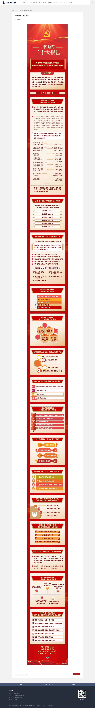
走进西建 (29, 2)
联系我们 (71, 2)
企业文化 (55, 2)
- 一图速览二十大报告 (27, 10)
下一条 (25, 674)
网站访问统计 (50, 705)
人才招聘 (66, 2)
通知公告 (35, 2)
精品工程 (45, 2)
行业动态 (21, 10)
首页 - (13, 10)
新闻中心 (40, 2)
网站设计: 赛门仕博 (41, 705)
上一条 (18, 674)
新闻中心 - (17, 10)
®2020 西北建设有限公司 (14, 705)
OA (92, 2)
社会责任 (60, 2)
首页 (24, 2)
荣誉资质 (50, 2)
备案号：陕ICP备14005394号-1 (28, 705)
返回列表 (76, 674)
